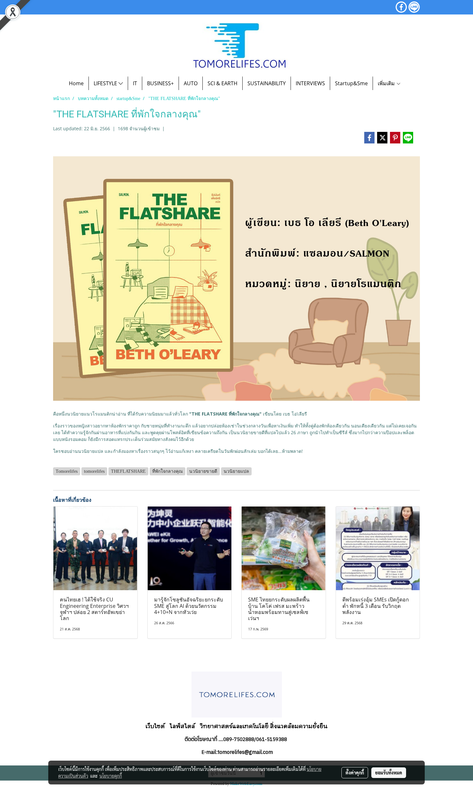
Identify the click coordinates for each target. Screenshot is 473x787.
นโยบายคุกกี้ (110, 776)
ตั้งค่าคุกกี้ (355, 772)
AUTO (191, 83)
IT (135, 83)
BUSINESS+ (160, 83)
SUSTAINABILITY (266, 83)
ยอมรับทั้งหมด (388, 772)
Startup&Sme (351, 83)
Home (76, 83)
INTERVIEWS (310, 83)
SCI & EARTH (222, 83)
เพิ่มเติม (387, 83)
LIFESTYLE (106, 83)
